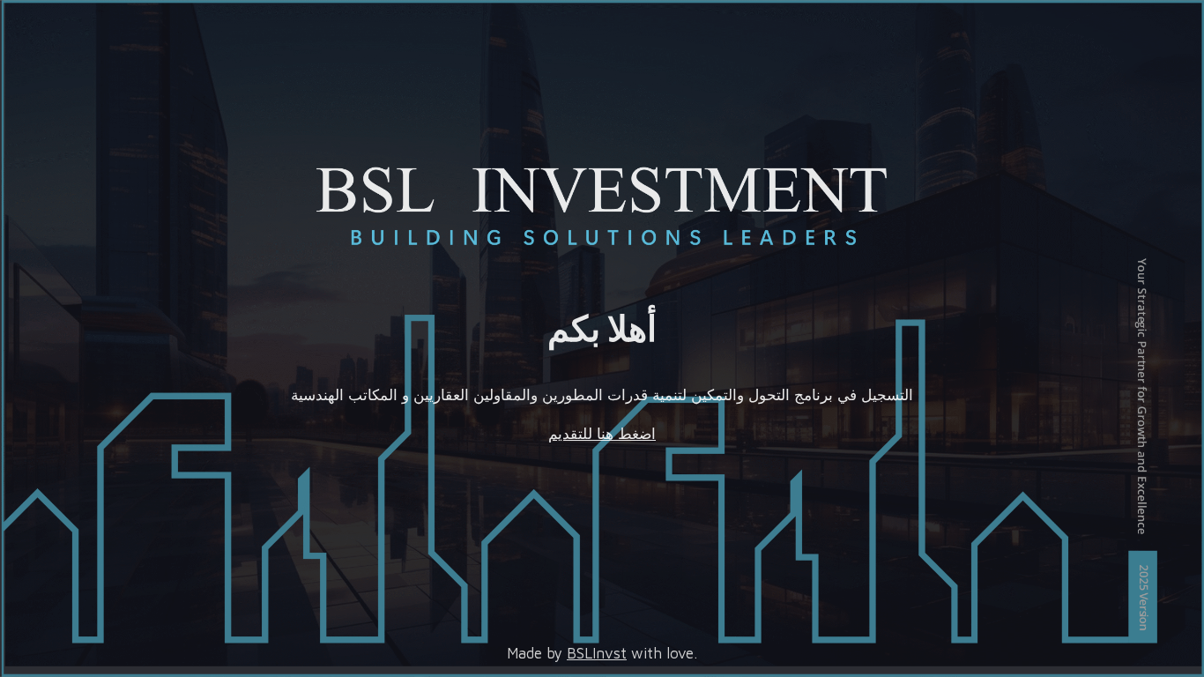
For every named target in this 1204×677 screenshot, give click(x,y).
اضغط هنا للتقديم (602, 434)
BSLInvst (597, 653)
